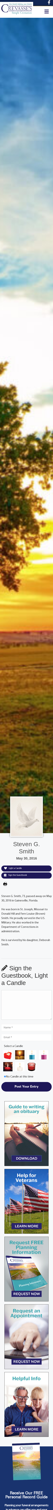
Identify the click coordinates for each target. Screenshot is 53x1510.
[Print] (5, 884)
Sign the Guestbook (17, 875)
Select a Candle (13, 1046)
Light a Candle (15, 868)
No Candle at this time (19, 1076)
